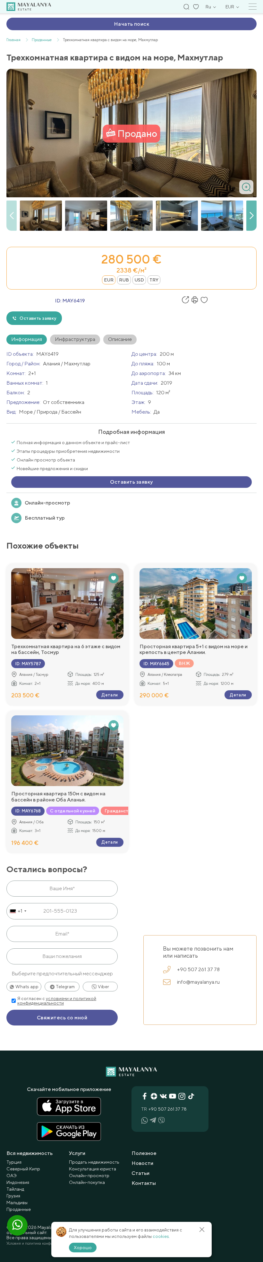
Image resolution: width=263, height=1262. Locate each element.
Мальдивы (17, 1202)
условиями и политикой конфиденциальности (56, 1001)
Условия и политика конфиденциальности (42, 1243)
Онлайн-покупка (87, 1182)
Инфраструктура (75, 339)
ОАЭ (11, 1175)
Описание (120, 339)
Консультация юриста (92, 1168)
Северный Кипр (23, 1168)
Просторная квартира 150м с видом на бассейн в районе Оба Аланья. (58, 796)
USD (139, 279)
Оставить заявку (38, 318)
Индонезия (17, 1182)
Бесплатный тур (45, 518)
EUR (109, 279)
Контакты (144, 1183)
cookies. (161, 1236)
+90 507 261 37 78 (198, 969)
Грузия (13, 1195)
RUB (124, 279)
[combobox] (17, 911)
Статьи (140, 1173)
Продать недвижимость (94, 1162)
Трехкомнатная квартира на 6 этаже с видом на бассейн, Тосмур (65, 649)
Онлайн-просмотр (47, 503)
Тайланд (15, 1189)
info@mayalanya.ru (198, 982)
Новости (142, 1163)
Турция (13, 1162)
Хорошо (83, 1247)
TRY (153, 279)
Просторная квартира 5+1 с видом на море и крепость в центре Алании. (194, 649)
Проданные (18, 1209)
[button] (251, 216)
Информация (26, 339)
